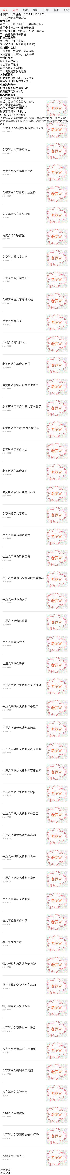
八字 (15, 10)
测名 (36, 10)
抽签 (46, 10)
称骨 (25, 10)
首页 (5, 10)
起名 (56, 10)
